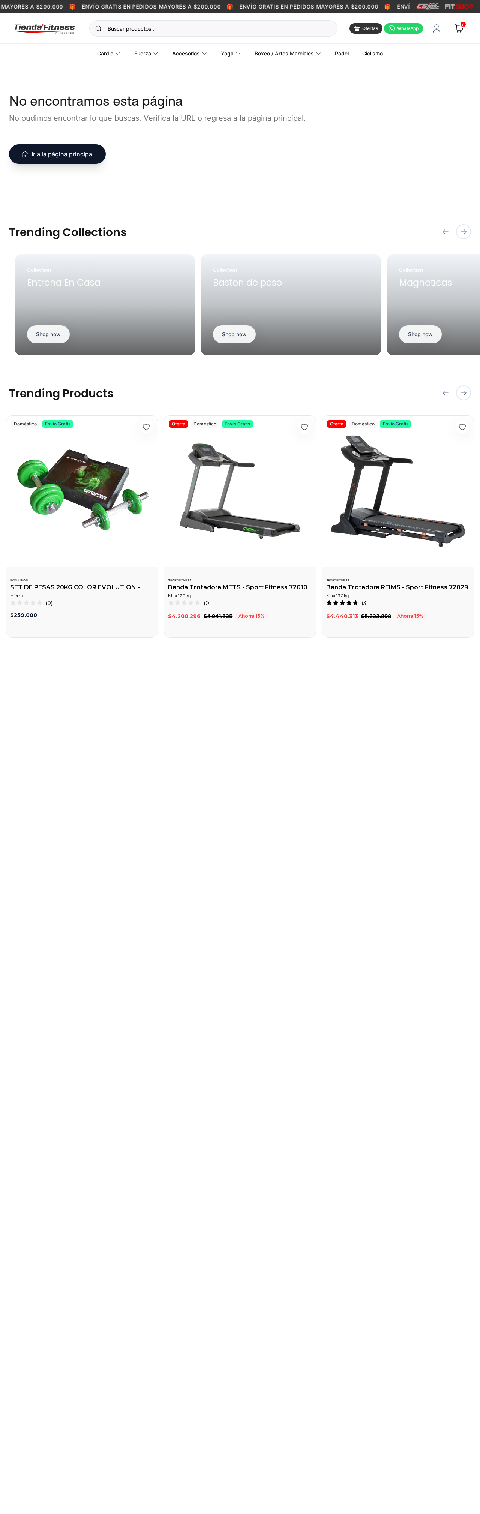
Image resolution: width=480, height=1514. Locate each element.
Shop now (48, 334)
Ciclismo (372, 53)
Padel (342, 53)
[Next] (463, 231)
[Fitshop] (459, 6)
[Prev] (445, 231)
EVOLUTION (19, 580)
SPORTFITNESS (179, 580)
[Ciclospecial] (428, 6)
